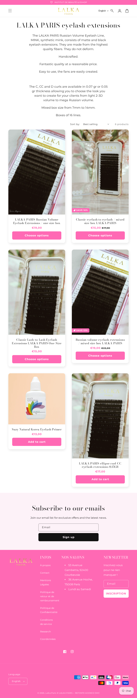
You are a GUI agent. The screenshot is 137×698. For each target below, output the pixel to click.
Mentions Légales (45, 582)
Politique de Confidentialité (48, 610)
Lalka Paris (50, 693)
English (16, 681)
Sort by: (75, 124)
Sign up (69, 537)
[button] (112, 11)
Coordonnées (48, 639)
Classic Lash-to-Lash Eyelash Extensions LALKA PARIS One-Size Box (36, 343)
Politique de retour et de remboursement (49, 596)
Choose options (37, 235)
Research (45, 631)
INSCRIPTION (116, 593)
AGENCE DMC (92, 693)
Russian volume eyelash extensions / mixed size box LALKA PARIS (100, 341)
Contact (44, 572)
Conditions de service (46, 622)
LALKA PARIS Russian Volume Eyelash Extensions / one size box (36, 221)
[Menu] (10, 11)
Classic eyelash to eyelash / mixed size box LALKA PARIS (100, 221)
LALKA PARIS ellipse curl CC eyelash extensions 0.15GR (100, 465)
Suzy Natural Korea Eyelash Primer (37, 429)
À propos (45, 565)
